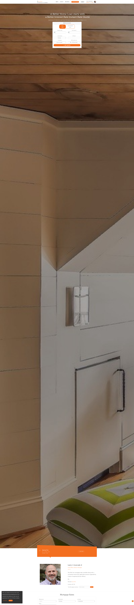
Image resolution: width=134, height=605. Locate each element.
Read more (5, 600)
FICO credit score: (74, 40)
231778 (89, 2)
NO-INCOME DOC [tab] (70, 26)
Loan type (79, 599)
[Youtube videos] (132, 601)
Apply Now (81, 551)
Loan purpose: (60, 35)
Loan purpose (60, 599)
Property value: (59, 30)
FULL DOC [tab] (63, 26)
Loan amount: (74, 30)
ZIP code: (74, 35)
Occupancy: (60, 40)
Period (40, 603)
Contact (61, 1)
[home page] (39, 1)
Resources (67, 1)
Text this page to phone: (73, 587)
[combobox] (60, 38)
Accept (10, 600)
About (57, 1)
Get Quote (67, 45)
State (41, 599)
